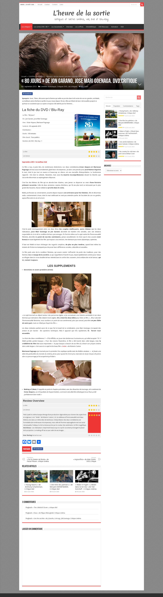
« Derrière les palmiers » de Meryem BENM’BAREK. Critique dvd (61, 487)
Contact (54, 4)
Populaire (116, 106)
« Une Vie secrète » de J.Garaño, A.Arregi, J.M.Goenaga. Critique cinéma (57, 518)
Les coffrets (79, 27)
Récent (108, 106)
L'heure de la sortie (81, 13)
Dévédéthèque (91, 27)
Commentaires (128, 106)
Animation (114, 27)
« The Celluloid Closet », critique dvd (45, 507)
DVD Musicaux (103, 27)
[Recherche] (142, 4)
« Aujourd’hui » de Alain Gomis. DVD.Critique (84, 459)
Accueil (40, 4)
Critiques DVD (62, 86)
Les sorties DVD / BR (41, 27)
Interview (69, 27)
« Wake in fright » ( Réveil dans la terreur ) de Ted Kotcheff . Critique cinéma (85, 487)
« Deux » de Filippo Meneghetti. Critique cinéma (49, 513)
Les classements (56, 27)
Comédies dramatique (36, 76)
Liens (61, 4)
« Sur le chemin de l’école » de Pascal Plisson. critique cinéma (38, 459)
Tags (137, 106)
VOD (122, 27)
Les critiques (26, 27)
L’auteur (47, 4)
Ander (64, 346)
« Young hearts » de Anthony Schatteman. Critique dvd (33, 487)
